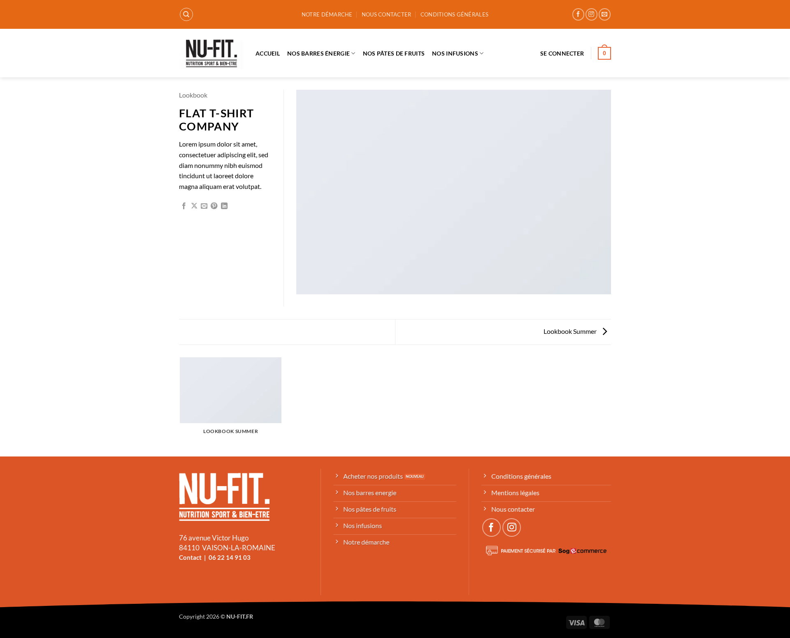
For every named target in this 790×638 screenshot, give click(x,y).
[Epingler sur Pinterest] (214, 206)
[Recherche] (186, 14)
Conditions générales (454, 14)
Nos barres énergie (318, 53)
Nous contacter (386, 14)
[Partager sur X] (194, 206)
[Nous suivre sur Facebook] (578, 14)
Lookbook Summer (571, 331)
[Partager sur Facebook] (184, 206)
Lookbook (193, 95)
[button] (562, 53)
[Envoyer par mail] (204, 206)
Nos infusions (455, 53)
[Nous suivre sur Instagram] (591, 14)
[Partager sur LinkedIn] (224, 206)
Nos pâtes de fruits (394, 53)
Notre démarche (327, 14)
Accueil (268, 53)
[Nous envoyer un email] (605, 14)
